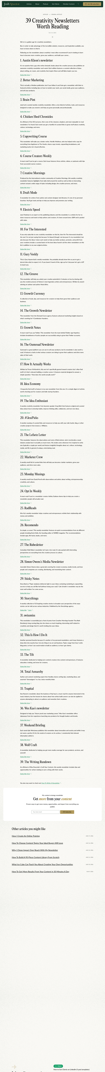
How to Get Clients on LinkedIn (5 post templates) (71, 1069)
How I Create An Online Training (26, 836)
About (37, 4)
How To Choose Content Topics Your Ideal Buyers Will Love (37, 843)
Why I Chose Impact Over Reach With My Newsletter (35, 850)
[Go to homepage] (13, 4)
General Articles (56, 14)
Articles (29, 4)
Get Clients (55, 4)
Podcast (45, 4)
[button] (78, 4)
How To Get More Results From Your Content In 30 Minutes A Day (40, 872)
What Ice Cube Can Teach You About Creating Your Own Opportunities (42, 865)
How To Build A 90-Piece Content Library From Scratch (35, 857)
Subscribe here (25, 75)
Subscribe (23, 610)
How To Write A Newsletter (50, 783)
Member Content (68, 4)
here (29, 610)
